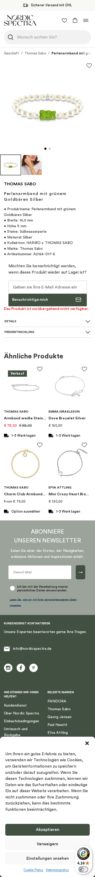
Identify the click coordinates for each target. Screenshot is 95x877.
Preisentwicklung (19, 332)
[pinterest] (33, 668)
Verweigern (47, 844)
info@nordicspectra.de (32, 649)
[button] (87, 743)
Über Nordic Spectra (21, 713)
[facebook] (21, 668)
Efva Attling (58, 733)
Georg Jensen (60, 717)
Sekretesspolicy (57, 870)
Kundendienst (15, 705)
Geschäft (11, 53)
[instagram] (8, 668)
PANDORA (57, 701)
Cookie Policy (33, 870)
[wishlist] (64, 20)
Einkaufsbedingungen (21, 721)
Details (10, 321)
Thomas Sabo (35, 53)
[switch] (83, 869)
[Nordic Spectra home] (20, 20)
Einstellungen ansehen (47, 859)
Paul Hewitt (57, 725)
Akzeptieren (47, 830)
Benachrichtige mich (30, 300)
